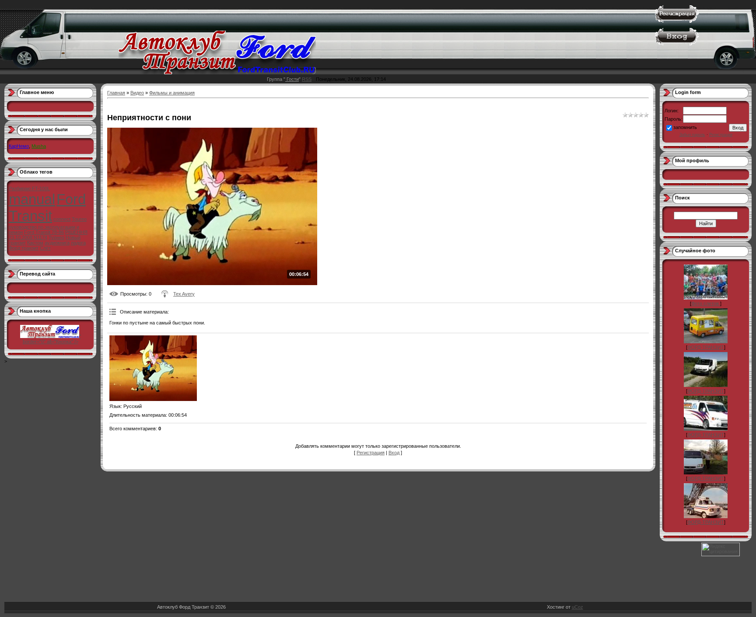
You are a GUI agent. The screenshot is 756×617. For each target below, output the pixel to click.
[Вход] (677, 43)
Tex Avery (184, 293)
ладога (78, 242)
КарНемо (19, 146)
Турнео (56, 237)
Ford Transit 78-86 (44, 232)
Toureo (79, 219)
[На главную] (217, 72)
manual (32, 199)
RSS (307, 79)
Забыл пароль (692, 134)
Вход (393, 452)
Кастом (35, 242)
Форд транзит (23, 248)
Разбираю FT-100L (29, 188)
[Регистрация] (677, 21)
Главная (116, 92)
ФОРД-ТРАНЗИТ (705, 347)
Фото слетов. (705, 303)
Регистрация (371, 452)
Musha (39, 146)
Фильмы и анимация (172, 92)
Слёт (45, 248)
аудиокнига (57, 242)
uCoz (577, 607)
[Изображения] (153, 368)
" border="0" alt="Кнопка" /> (52, 339)
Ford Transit (47, 207)
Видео (137, 92)
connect (61, 219)
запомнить (685, 127)
